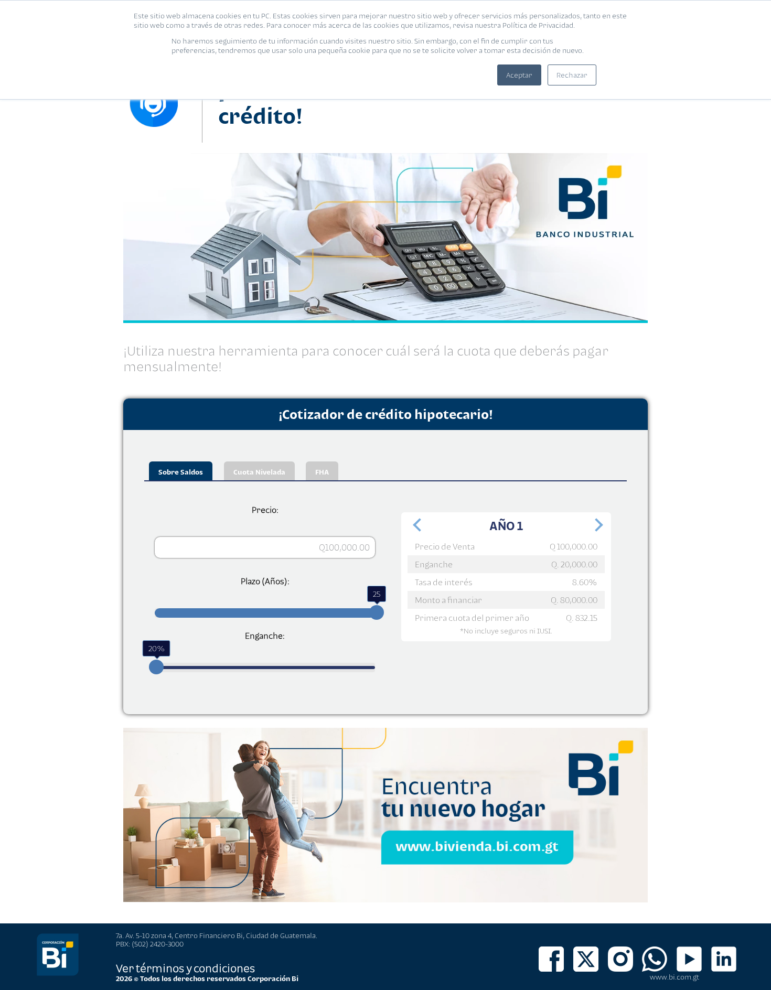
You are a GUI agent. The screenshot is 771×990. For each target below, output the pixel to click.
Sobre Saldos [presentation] (180, 472)
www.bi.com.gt (674, 977)
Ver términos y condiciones (185, 968)
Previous (417, 528)
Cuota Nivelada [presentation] (259, 472)
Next (595, 528)
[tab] (180, 470)
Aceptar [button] (519, 75)
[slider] (376, 612)
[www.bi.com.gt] (58, 974)
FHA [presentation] (322, 472)
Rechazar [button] (571, 75)
